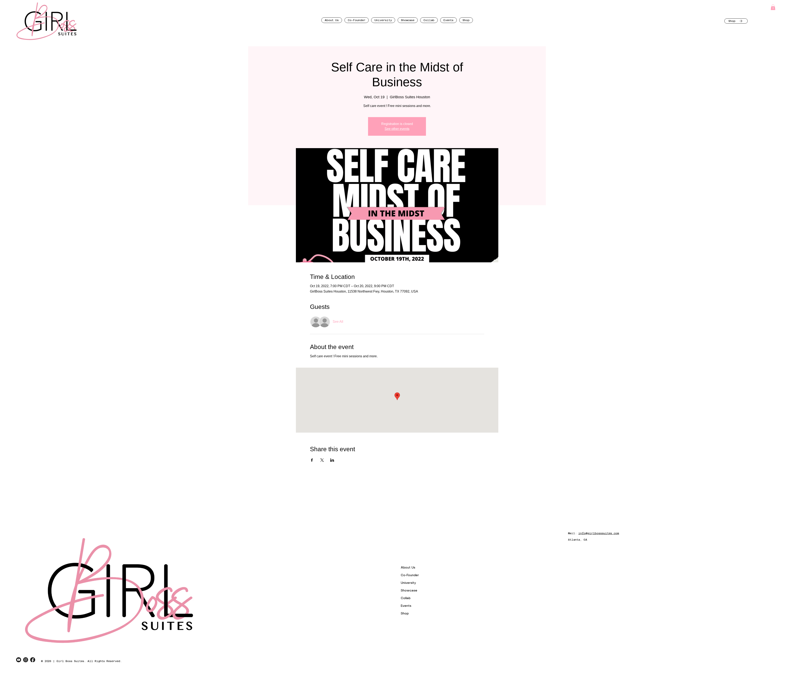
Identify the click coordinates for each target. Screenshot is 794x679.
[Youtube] (18, 659)
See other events (397, 129)
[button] (773, 7)
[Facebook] (32, 659)
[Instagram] (25, 659)
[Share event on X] (322, 460)
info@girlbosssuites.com (598, 533)
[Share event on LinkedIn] (332, 460)
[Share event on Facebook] (312, 460)
